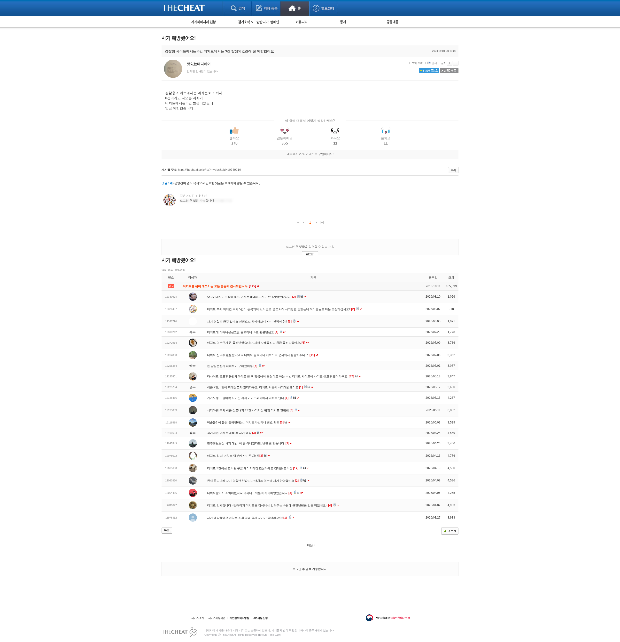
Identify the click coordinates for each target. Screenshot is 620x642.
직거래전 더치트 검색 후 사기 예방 (231, 433)
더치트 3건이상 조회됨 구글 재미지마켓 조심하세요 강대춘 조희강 (252, 468)
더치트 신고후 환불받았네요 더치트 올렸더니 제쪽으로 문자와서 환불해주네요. (261, 355)
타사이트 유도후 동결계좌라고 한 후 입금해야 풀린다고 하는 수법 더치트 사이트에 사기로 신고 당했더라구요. (280, 376)
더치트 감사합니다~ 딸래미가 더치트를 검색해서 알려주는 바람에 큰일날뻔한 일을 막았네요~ (269, 505)
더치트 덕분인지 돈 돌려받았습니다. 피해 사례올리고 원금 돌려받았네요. (256, 342)
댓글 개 (167, 183)
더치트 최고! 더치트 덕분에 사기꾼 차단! (235, 455)
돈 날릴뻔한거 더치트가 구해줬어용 (232, 366)
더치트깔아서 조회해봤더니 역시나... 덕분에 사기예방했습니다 (249, 493)
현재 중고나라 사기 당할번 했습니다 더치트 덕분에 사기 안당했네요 (253, 480)
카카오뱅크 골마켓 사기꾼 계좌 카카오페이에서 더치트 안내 (247, 398)
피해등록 (266, 8)
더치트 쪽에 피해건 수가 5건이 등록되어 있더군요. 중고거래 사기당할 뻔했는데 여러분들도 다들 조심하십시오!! (281, 309)
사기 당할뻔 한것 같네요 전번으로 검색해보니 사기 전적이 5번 (249, 321)
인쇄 (434, 63)
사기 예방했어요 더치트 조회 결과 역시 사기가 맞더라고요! (247, 518)
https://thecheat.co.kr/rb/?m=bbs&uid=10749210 (209, 169)
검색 (237, 8)
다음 (310, 545)
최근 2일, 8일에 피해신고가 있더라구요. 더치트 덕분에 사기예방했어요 (255, 387)
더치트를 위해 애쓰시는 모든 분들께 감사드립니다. (220, 286)
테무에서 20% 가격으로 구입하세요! (310, 154)
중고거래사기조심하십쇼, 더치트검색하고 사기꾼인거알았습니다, (251, 297)
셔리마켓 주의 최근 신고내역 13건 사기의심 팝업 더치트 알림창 (250, 410)
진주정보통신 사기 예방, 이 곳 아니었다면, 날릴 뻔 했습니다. (248, 443)
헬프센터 (323, 8)
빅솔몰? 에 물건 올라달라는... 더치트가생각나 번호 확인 (245, 422)
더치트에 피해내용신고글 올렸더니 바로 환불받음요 (242, 332)
